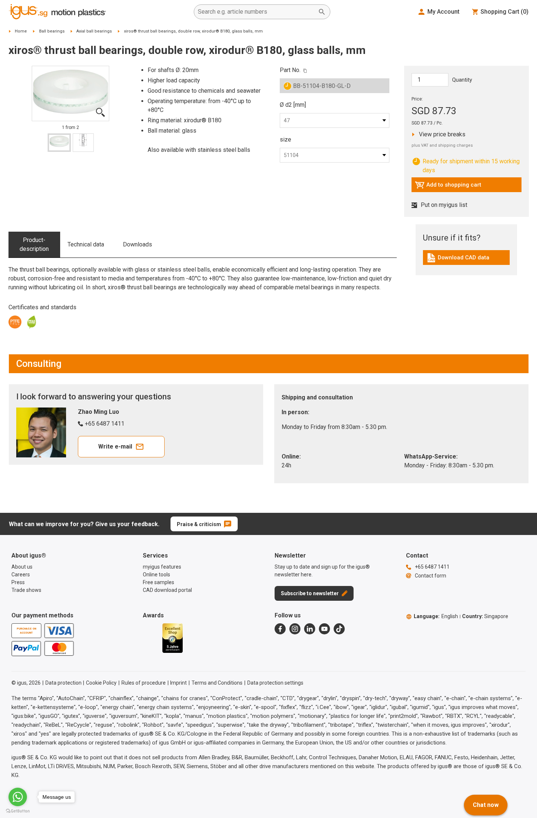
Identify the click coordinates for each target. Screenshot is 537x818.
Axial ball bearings (94, 31)
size (285, 139)
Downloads (137, 244)
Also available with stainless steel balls (199, 149)
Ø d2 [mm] (293, 104)
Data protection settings (275, 683)
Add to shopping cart (448, 186)
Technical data (86, 244)
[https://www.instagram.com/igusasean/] (294, 628)
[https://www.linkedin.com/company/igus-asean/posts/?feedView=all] (309, 628)
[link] (466, 260)
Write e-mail (115, 446)
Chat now (486, 804)
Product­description (34, 244)
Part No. (290, 70)
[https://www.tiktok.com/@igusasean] (339, 628)
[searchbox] (256, 11)
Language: (436, 616)
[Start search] (321, 11)
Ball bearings (52, 31)
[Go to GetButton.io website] (18, 811)
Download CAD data (457, 259)
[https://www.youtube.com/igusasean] (324, 628)
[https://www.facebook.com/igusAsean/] (280, 628)
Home (21, 31)
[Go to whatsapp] (17, 797)
